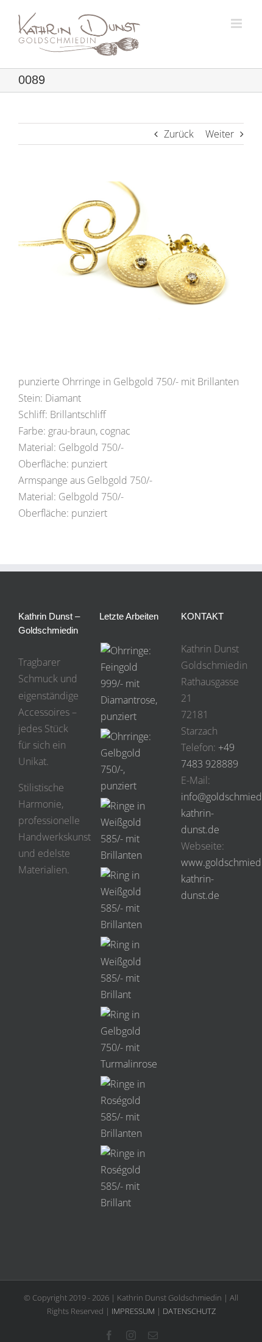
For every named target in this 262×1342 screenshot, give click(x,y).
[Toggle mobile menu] (237, 23)
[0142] (130, 1109)
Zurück (179, 134)
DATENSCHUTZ (189, 1310)
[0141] (130, 1178)
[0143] (130, 1039)
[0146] (130, 830)
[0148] (130, 684)
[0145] (130, 900)
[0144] (130, 969)
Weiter (219, 134)
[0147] (130, 761)
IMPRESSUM (133, 1310)
